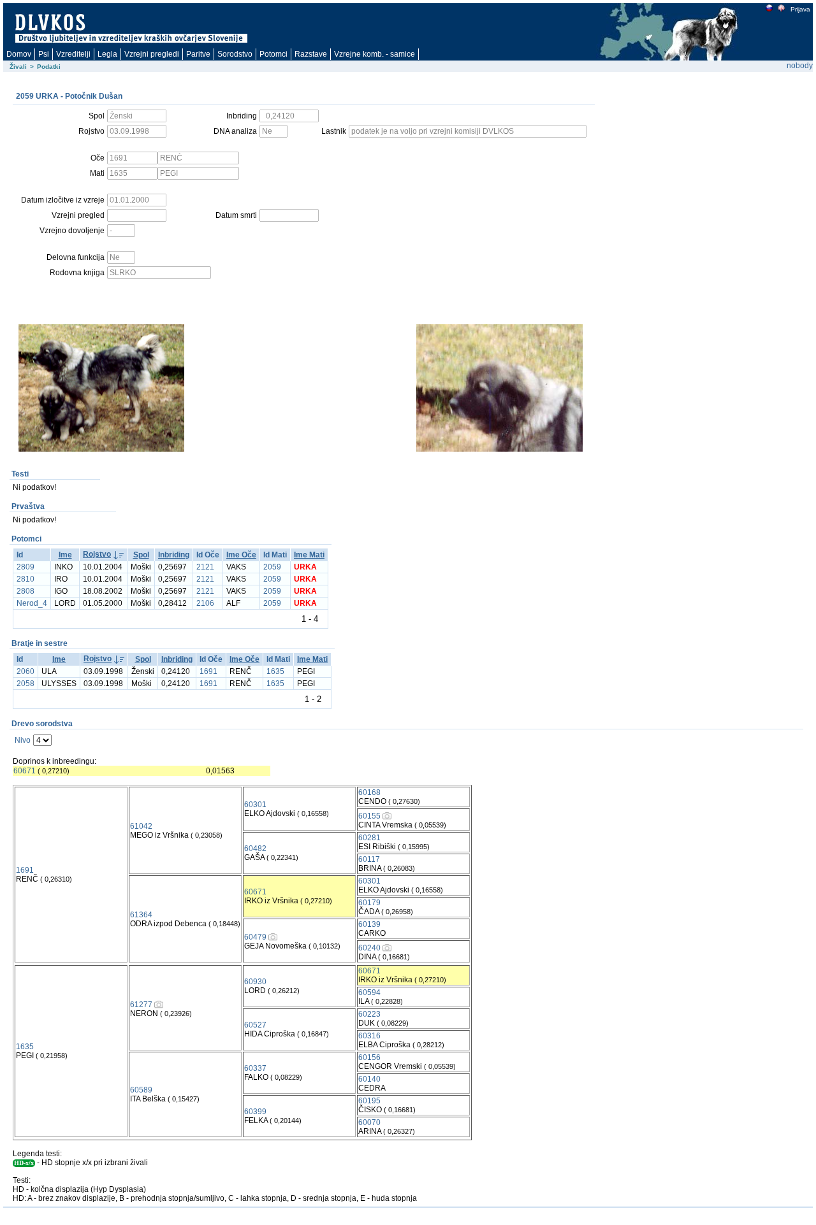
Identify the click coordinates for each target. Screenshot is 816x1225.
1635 (275, 671)
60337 (255, 1068)
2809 (25, 566)
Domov (18, 54)
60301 (255, 804)
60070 (369, 1122)
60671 (24, 770)
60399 (255, 1111)
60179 (369, 902)
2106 (205, 603)
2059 (272, 566)
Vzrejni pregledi (151, 54)
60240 (369, 947)
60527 (255, 1025)
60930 (255, 981)
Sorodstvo (234, 54)
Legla (107, 54)
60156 (369, 1057)
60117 (369, 859)
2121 (205, 566)
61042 (141, 826)
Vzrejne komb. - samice (374, 54)
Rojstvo (97, 554)
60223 (369, 1014)
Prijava (800, 9)
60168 (369, 792)
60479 (255, 937)
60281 (369, 837)
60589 (141, 1089)
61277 (141, 1004)
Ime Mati (309, 554)
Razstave (311, 54)
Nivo (23, 740)
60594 (369, 992)
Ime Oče (241, 554)
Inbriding (173, 554)
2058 (25, 683)
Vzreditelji (73, 54)
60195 (369, 1100)
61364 (141, 914)
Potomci (273, 54)
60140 (369, 1079)
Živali (18, 66)
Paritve (198, 54)
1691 (208, 671)
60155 (369, 816)
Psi (43, 54)
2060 (25, 671)
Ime (65, 554)
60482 (255, 848)
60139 (369, 924)
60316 (369, 1035)
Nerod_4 (32, 603)
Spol (141, 554)
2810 (25, 579)
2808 (25, 591)
